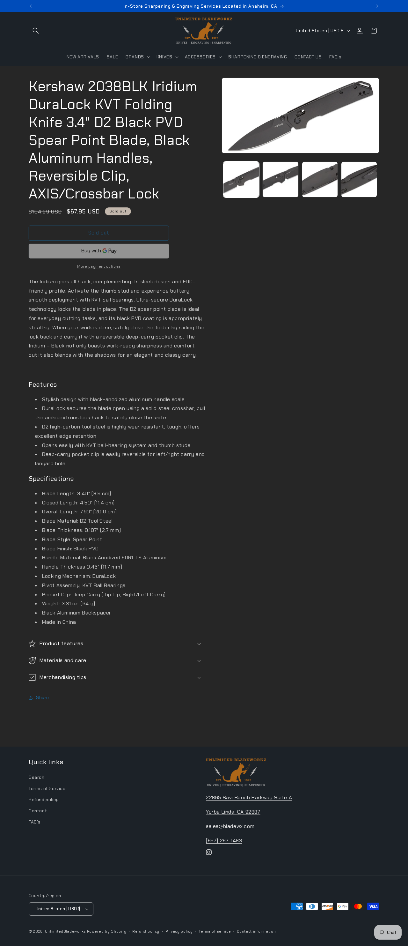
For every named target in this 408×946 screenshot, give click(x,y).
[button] (36, 31)
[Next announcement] (377, 6)
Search (37, 777)
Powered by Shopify (107, 931)
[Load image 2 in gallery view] (280, 179)
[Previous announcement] (31, 6)
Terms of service (215, 931)
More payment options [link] (98, 266)
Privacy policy (179, 931)
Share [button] (42, 697)
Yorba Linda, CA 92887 (233, 811)
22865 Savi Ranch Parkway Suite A (249, 797)
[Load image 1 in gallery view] (241, 179)
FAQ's (35, 822)
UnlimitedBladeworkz (65, 931)
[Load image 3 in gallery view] (320, 179)
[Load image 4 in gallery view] (359, 179)
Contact (38, 811)
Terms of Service (47, 788)
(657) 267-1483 (224, 840)
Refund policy (44, 799)
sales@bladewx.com (230, 826)
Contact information (256, 931)
